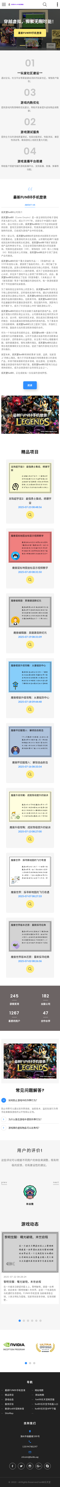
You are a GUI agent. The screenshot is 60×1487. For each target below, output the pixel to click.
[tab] (30, 1100)
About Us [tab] (30, 205)
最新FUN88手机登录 (30, 33)
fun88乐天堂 (45, 1482)
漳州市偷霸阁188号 (30, 1436)
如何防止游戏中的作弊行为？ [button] (23, 1100)
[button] (22, 45)
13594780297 (30, 1446)
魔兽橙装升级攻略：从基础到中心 (30, 697)
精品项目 (9, 1395)
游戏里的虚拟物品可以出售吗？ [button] (24, 1127)
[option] (30, 415)
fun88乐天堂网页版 (44, 1399)
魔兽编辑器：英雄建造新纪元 (30, 633)
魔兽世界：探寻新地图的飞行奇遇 (30, 892)
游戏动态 (9, 1399)
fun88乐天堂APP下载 (45, 1408)
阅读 (30, 385)
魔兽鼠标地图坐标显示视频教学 (30, 568)
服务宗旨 (9, 1404)
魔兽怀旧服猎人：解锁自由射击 (30, 762)
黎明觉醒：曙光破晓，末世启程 (22, 1282)
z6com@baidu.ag (29, 1457)
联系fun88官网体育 (14, 1408)
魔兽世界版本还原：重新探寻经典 (30, 957)
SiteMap (9, 1413)
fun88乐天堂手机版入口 (46, 1404)
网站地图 (39, 1390)
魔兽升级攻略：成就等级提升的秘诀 (30, 827)
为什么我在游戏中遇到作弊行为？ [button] (25, 1119)
